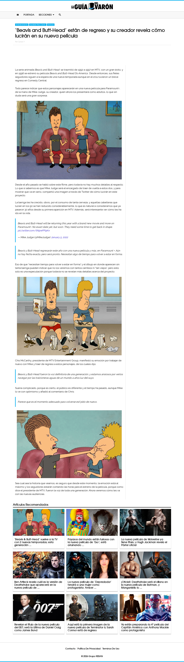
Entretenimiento (22, 25)
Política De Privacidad (88, 648)
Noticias (51, 25)
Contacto (70, 648)
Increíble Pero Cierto (37, 25)
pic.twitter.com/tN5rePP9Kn (34, 230)
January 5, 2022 (59, 237)
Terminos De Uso (110, 648)
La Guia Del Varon (92, 6)
